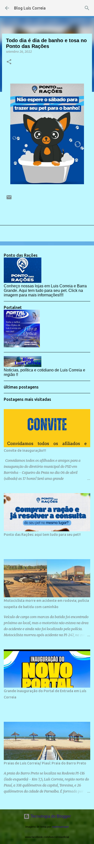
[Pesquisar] (87, 8)
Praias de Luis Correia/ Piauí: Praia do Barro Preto (45, 763)
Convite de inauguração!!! (25, 450)
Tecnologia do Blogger (50, 816)
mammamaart (60, 826)
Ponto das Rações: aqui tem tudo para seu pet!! (42, 535)
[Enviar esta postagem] (9, 199)
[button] (9, 62)
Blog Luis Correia (30, 8)
